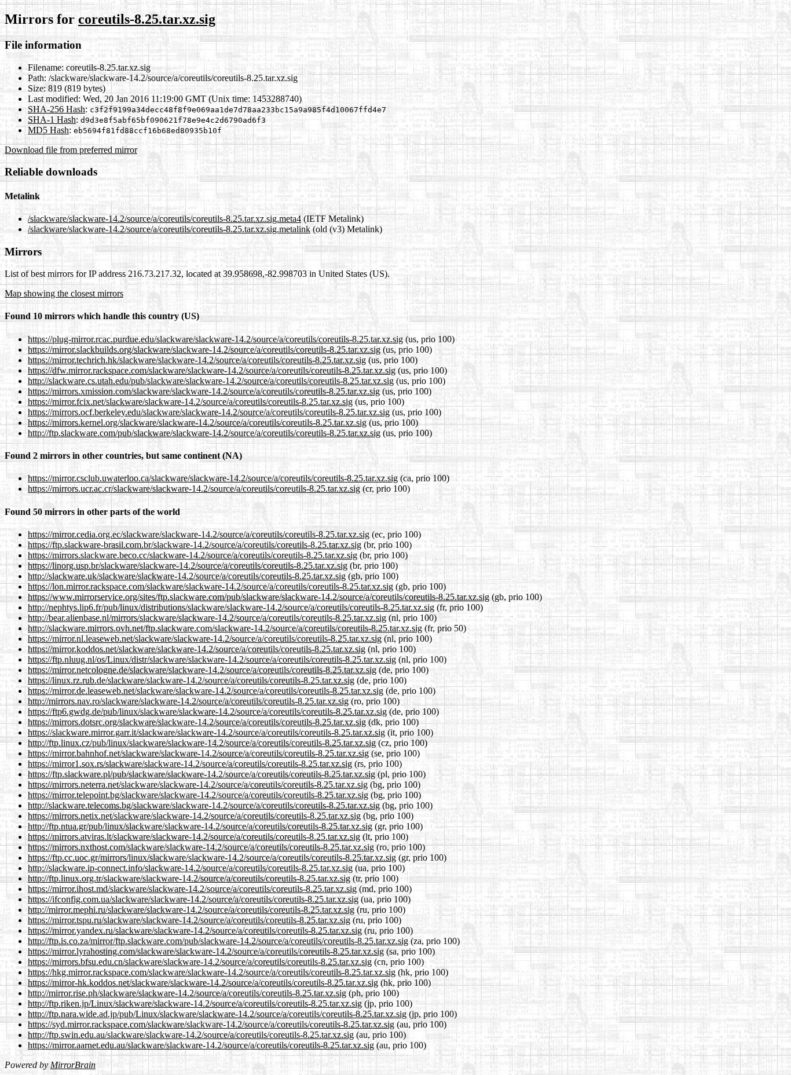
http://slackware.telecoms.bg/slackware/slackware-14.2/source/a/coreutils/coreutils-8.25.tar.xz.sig (204, 805)
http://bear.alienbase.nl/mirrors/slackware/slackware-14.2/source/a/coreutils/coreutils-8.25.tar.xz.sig (207, 618)
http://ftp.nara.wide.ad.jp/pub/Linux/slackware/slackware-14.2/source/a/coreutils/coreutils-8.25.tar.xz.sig (217, 1014)
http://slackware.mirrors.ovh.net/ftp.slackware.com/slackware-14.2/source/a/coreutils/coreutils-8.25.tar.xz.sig (225, 628)
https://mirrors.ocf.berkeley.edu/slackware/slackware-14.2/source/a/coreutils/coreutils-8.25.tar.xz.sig (209, 412)
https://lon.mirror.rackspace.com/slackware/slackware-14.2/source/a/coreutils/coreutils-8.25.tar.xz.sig (210, 586)
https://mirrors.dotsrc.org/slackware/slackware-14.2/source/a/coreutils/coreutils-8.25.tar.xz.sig (197, 722)
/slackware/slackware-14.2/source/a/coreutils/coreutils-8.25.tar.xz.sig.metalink (169, 229)
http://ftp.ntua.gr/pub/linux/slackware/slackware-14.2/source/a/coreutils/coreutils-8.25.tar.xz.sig (200, 826)
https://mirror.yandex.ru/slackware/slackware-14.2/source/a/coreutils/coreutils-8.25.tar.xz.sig (195, 930)
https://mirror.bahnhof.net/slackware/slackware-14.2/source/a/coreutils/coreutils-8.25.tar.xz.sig (198, 753)
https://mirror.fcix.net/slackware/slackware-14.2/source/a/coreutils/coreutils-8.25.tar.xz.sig (190, 402)
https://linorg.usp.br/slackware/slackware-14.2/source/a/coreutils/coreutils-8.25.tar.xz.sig (187, 566)
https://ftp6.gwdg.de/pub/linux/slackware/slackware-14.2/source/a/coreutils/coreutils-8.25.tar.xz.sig (207, 711)
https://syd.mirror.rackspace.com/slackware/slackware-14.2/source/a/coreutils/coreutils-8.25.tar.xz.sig (211, 1024)
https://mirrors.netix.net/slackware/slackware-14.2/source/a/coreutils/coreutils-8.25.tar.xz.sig (194, 816)
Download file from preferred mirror (71, 150)
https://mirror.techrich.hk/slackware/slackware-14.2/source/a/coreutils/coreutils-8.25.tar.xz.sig (197, 360)
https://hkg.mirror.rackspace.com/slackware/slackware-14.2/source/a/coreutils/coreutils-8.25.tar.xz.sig (211, 972)
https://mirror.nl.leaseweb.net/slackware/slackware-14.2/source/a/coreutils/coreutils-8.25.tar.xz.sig (205, 638)
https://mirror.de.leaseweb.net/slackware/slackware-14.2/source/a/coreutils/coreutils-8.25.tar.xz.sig (205, 691)
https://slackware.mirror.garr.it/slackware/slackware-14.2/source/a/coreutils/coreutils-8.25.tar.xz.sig (206, 732)
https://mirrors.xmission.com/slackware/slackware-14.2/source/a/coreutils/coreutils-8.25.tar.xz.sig (204, 391)
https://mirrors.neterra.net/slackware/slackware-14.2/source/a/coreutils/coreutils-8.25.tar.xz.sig (198, 784)
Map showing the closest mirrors (64, 293)
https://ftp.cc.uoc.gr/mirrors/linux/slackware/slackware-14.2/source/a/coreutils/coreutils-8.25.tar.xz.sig (212, 857)
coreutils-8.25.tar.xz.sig (146, 19)
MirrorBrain (73, 1065)
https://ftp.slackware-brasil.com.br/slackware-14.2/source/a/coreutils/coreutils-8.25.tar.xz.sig (194, 545)
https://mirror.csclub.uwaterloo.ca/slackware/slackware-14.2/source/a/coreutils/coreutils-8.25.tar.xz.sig (213, 478)
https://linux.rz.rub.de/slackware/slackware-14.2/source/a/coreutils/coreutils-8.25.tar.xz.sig (191, 680)
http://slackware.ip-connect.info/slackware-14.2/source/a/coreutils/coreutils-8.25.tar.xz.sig (190, 868)
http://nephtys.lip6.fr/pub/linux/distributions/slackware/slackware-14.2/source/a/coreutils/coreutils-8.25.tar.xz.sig (231, 607)
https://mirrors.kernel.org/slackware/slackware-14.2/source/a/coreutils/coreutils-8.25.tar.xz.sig (197, 422)
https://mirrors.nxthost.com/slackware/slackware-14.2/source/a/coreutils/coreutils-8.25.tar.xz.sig (201, 847)
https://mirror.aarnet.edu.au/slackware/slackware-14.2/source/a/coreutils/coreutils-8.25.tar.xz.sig (201, 1045)
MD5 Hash (48, 130)
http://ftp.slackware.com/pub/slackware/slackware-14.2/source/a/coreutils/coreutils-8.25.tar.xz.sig (204, 433)
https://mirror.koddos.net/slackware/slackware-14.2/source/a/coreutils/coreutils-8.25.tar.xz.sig (196, 649)
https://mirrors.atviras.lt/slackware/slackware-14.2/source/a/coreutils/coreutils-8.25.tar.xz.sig (194, 837)
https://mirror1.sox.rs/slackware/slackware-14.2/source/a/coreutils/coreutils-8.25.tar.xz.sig (190, 764)
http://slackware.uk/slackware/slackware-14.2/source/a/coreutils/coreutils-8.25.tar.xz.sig (187, 576)
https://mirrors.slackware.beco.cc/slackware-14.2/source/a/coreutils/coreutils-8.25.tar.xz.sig (192, 555)
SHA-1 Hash (52, 120)
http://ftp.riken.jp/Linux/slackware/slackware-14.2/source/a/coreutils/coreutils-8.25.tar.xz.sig (195, 1003)
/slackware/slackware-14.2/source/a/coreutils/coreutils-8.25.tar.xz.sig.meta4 (164, 219)
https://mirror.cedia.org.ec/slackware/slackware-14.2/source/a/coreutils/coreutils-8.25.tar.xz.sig (198, 534)
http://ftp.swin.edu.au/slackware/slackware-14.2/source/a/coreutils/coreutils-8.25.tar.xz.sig (191, 1035)
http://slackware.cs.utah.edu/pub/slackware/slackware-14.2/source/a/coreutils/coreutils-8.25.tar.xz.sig (211, 381)
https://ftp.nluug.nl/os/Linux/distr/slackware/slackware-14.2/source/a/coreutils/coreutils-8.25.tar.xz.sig (212, 659)
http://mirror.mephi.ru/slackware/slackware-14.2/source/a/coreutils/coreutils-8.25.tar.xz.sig (191, 910)
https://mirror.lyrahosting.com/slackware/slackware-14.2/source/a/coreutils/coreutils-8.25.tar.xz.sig (206, 951)
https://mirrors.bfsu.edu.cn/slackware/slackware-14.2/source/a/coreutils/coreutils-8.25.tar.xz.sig (200, 962)
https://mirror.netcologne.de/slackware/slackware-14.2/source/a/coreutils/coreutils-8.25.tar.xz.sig (202, 670)
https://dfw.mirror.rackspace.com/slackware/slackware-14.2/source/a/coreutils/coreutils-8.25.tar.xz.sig (211, 370)
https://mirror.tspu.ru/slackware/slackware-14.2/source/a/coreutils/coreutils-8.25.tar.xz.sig (189, 920)
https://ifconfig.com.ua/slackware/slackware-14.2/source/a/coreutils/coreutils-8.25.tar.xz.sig (193, 899)
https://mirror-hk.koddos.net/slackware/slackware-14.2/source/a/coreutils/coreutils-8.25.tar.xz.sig (203, 983)
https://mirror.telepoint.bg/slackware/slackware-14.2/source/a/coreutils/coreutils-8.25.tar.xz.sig (198, 795)
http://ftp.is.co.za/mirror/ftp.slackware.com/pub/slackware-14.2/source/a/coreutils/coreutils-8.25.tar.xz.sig (218, 941)
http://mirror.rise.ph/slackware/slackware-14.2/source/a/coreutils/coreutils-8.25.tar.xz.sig (187, 993)
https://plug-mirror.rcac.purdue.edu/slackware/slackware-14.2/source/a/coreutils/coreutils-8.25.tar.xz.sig (215, 339)
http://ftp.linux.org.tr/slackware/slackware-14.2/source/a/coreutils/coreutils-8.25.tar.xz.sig (189, 878)
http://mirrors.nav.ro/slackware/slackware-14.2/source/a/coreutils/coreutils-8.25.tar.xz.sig (188, 701)
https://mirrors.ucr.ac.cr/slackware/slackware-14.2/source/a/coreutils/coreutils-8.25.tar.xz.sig (194, 488)
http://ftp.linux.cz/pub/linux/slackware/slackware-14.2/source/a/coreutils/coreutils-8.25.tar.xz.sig (202, 743)
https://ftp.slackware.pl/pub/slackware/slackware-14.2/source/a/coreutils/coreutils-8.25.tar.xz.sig (201, 774)
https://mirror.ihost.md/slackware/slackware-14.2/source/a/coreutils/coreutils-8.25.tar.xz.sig (192, 889)
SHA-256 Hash (56, 109)
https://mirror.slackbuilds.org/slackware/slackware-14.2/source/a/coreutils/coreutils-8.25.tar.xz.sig (204, 349)
